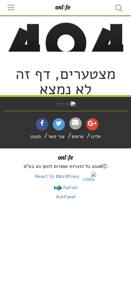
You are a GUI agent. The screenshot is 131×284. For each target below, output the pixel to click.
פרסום (77, 136)
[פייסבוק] (42, 124)
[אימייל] (75, 122)
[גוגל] (92, 124)
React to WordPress (58, 176)
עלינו (95, 136)
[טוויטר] (59, 124)
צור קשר (56, 136)
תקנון (35, 136)
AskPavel (66, 196)
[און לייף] (65, 104)
